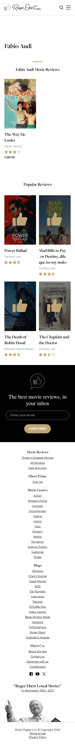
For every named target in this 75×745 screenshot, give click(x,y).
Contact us (37, 656)
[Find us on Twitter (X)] (44, 674)
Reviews (37, 571)
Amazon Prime (37, 501)
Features (37, 622)
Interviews (37, 596)
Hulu (38, 526)
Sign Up (38, 482)
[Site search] (61, 7)
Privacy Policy (37, 737)
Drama (37, 516)
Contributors (38, 666)
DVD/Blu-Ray (37, 607)
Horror (37, 521)
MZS (38, 586)
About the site (37, 651)
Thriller (37, 557)
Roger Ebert (38, 632)
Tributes (37, 601)
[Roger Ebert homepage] (22, 7)
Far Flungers (38, 591)
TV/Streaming (37, 627)
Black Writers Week (37, 617)
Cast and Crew (37, 468)
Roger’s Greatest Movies (37, 457)
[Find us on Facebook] (31, 674)
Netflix (37, 536)
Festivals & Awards (37, 637)
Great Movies (37, 581)
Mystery (37, 531)
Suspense (37, 552)
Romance (37, 541)
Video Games (37, 612)
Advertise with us (37, 661)
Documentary (37, 511)
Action (37, 495)
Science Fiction (37, 547)
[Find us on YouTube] (38, 673)
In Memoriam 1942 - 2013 (37, 690)
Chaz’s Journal (38, 576)
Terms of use (37, 733)
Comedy (37, 506)
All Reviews (37, 463)
